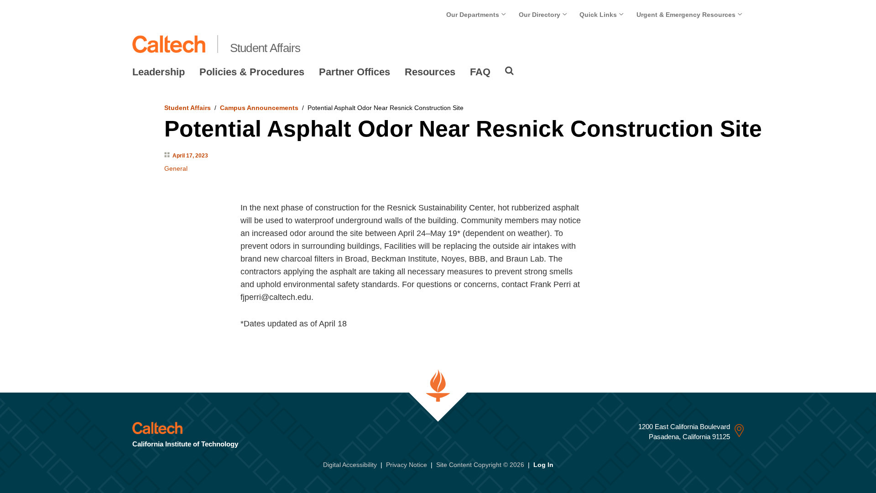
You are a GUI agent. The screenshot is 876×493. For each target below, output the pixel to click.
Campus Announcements (259, 107)
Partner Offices (354, 72)
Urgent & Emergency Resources (686, 14)
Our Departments (473, 14)
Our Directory (540, 14)
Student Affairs (265, 48)
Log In (543, 464)
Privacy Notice (406, 464)
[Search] (509, 70)
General (176, 168)
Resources (430, 72)
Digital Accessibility (350, 464)
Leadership (158, 72)
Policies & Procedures (251, 72)
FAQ (480, 72)
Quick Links (599, 14)
